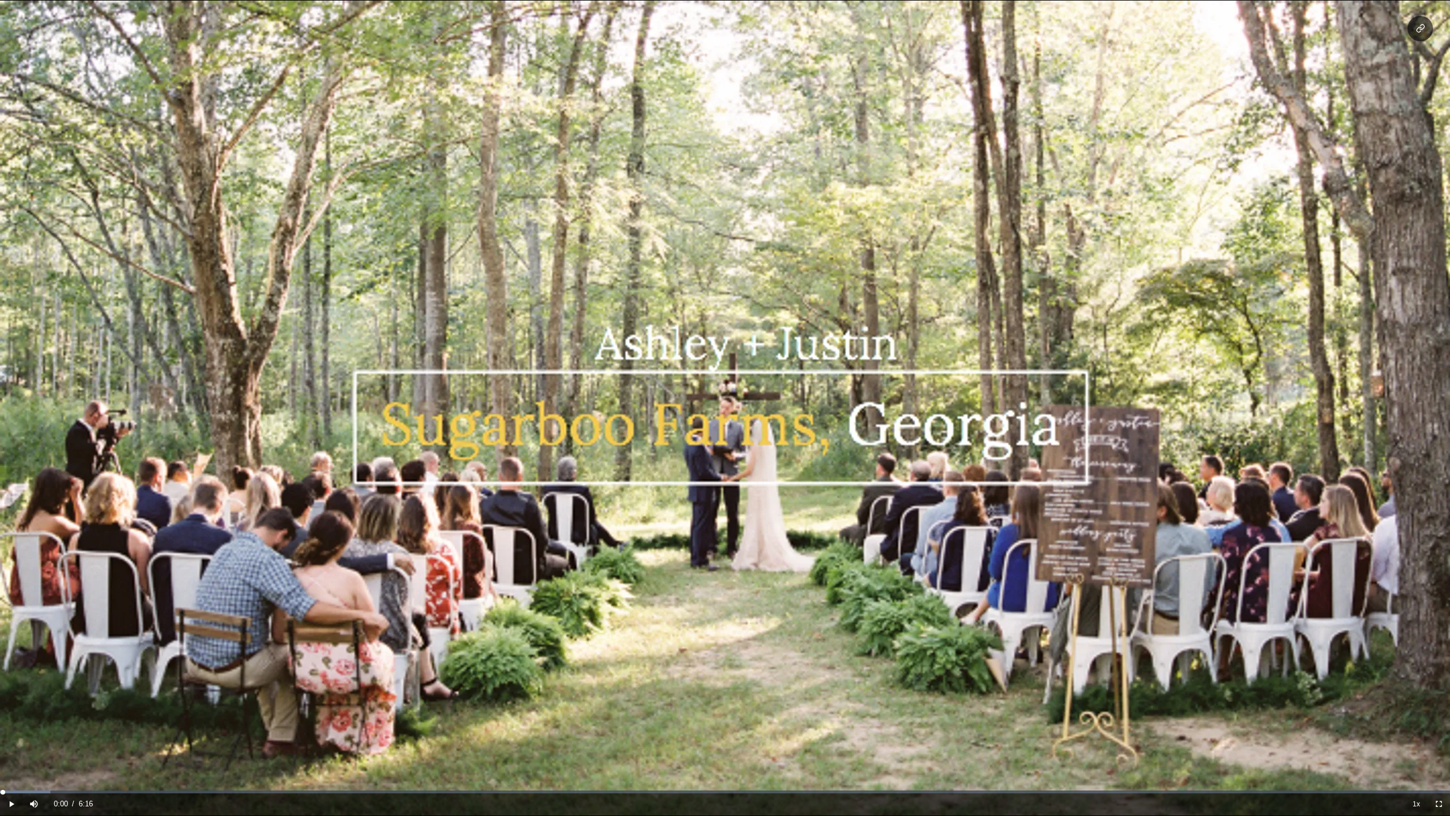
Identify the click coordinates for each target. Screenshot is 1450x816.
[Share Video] (1420, 28)
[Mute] (34, 804)
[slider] (725, 791)
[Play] (11, 804)
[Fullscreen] (1438, 804)
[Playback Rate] (1416, 804)
